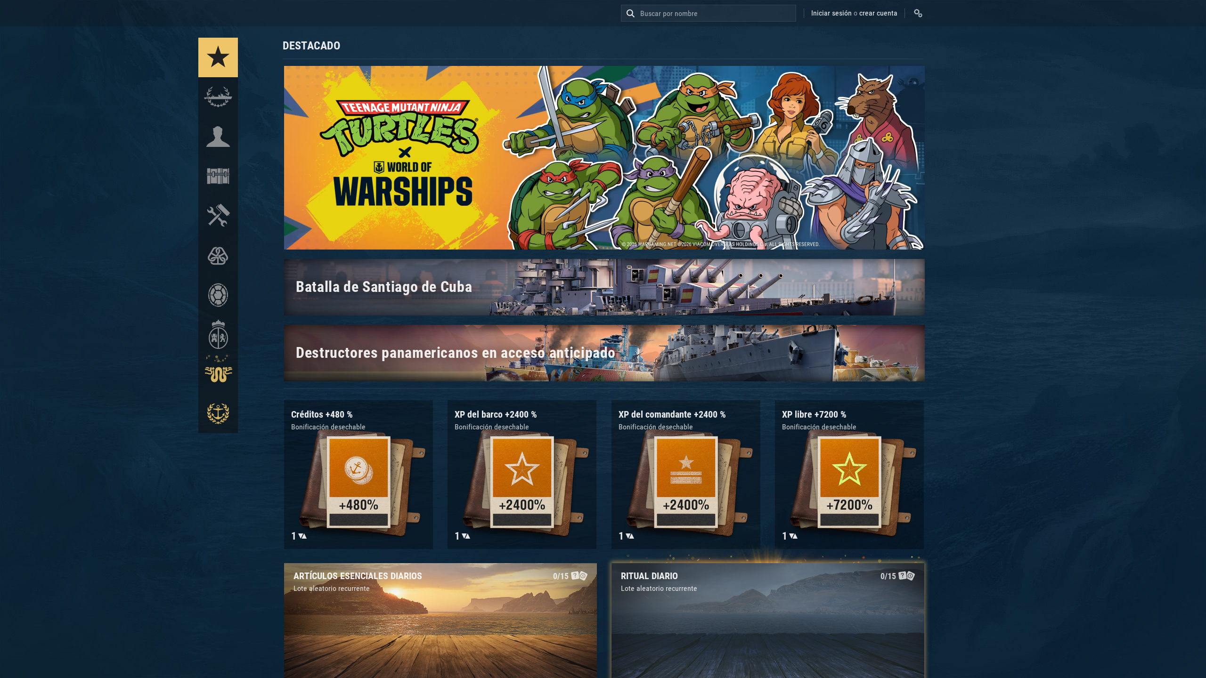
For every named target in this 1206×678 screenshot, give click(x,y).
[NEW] (218, 57)
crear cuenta (878, 12)
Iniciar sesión (831, 12)
